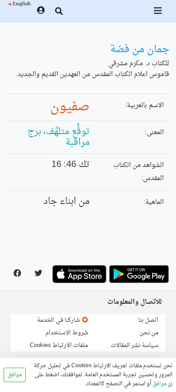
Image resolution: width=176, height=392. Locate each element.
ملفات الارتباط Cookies (59, 345)
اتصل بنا (148, 320)
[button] (19, 11)
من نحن (148, 332)
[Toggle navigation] (158, 11)
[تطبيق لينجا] (139, 274)
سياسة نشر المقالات (134, 345)
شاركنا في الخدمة (59, 320)
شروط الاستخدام (67, 332)
